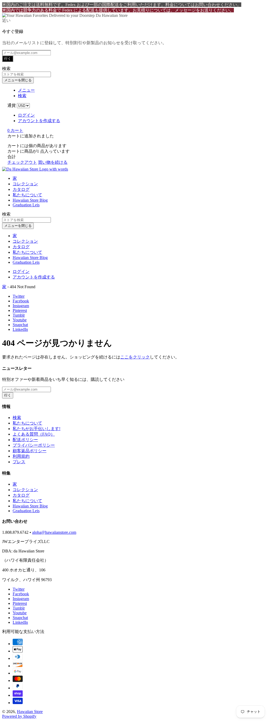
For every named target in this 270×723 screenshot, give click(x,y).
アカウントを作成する (39, 120)
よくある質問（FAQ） (34, 434)
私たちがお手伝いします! (36, 428)
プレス (19, 462)
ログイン (26, 115)
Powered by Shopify (19, 716)
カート (15, 130)
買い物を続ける (53, 162)
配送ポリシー (25, 439)
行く (7, 59)
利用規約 (21, 456)
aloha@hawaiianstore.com (54, 532)
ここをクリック (135, 357)
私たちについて (27, 195)
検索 (17, 417)
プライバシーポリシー (34, 445)
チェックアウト (22, 162)
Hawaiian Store (30, 711)
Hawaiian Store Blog (30, 200)
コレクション (25, 184)
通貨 (11, 105)
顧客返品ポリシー (29, 450)
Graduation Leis (26, 205)
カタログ (21, 189)
